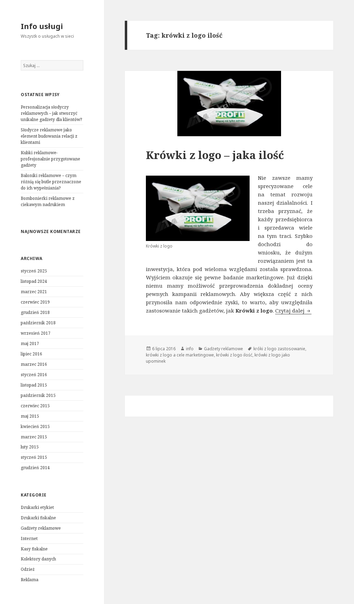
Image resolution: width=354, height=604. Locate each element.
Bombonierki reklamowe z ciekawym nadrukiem (48, 201)
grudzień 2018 (35, 312)
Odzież (28, 569)
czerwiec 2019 (35, 302)
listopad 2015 (34, 385)
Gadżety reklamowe (41, 528)
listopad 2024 (34, 281)
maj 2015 (30, 416)
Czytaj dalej (293, 310)
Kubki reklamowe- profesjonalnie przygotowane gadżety (50, 159)
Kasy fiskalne (34, 549)
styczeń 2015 (34, 457)
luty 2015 (30, 447)
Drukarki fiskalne (38, 518)
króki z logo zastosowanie (279, 349)
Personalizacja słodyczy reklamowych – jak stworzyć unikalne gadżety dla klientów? (51, 113)
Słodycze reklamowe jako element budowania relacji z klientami (49, 136)
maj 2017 (30, 343)
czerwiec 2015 (35, 406)
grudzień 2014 (35, 468)
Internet (29, 538)
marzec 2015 (34, 437)
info (190, 349)
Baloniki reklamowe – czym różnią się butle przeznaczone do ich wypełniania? (51, 182)
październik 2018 (38, 323)
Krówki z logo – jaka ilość (215, 155)
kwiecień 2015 (35, 426)
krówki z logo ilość (234, 355)
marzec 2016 (34, 364)
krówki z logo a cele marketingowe (180, 355)
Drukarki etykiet (37, 507)
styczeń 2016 (34, 375)
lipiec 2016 (31, 354)
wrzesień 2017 (35, 333)
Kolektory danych (38, 559)
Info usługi (42, 26)
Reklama (29, 580)
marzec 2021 (34, 292)
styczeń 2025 (34, 271)
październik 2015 (38, 395)
